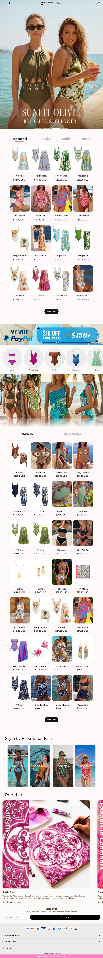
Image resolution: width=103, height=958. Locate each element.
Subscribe (65, 917)
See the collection (11, 902)
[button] (4, 3)
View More (51, 311)
